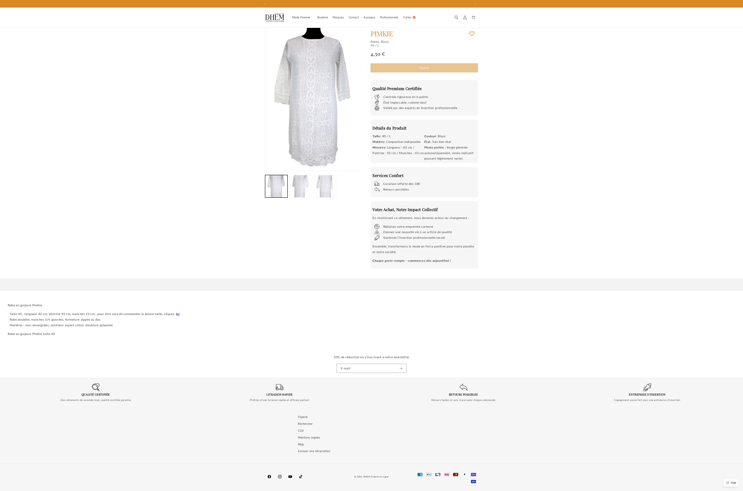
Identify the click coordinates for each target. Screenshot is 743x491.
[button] (302, 17)
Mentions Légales (309, 437)
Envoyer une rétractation (314, 451)
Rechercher (305, 423)
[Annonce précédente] (266, 3)
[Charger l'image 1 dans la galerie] (276, 186)
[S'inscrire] (402, 368)
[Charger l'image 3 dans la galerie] (325, 186)
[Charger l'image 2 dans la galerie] (300, 186)
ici (178, 314)
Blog (301, 444)
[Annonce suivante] (476, 3)
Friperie (303, 417)
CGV (301, 430)
